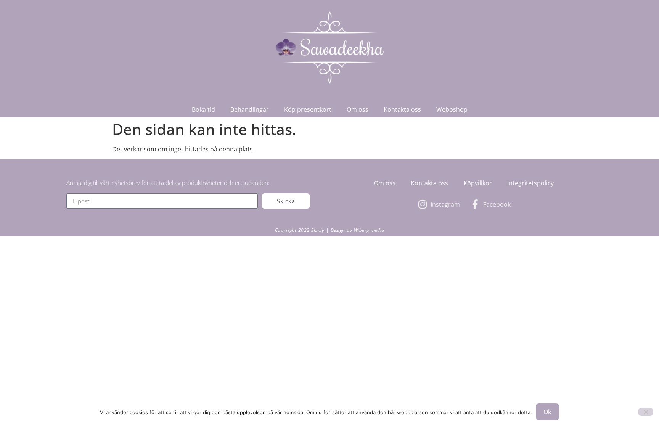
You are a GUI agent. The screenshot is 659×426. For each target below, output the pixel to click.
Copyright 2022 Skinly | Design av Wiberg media (329, 230)
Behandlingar (249, 109)
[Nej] (645, 412)
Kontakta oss (402, 109)
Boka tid (203, 109)
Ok (547, 412)
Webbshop (452, 109)
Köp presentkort (307, 109)
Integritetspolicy (530, 183)
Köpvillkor (477, 183)
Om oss (357, 109)
